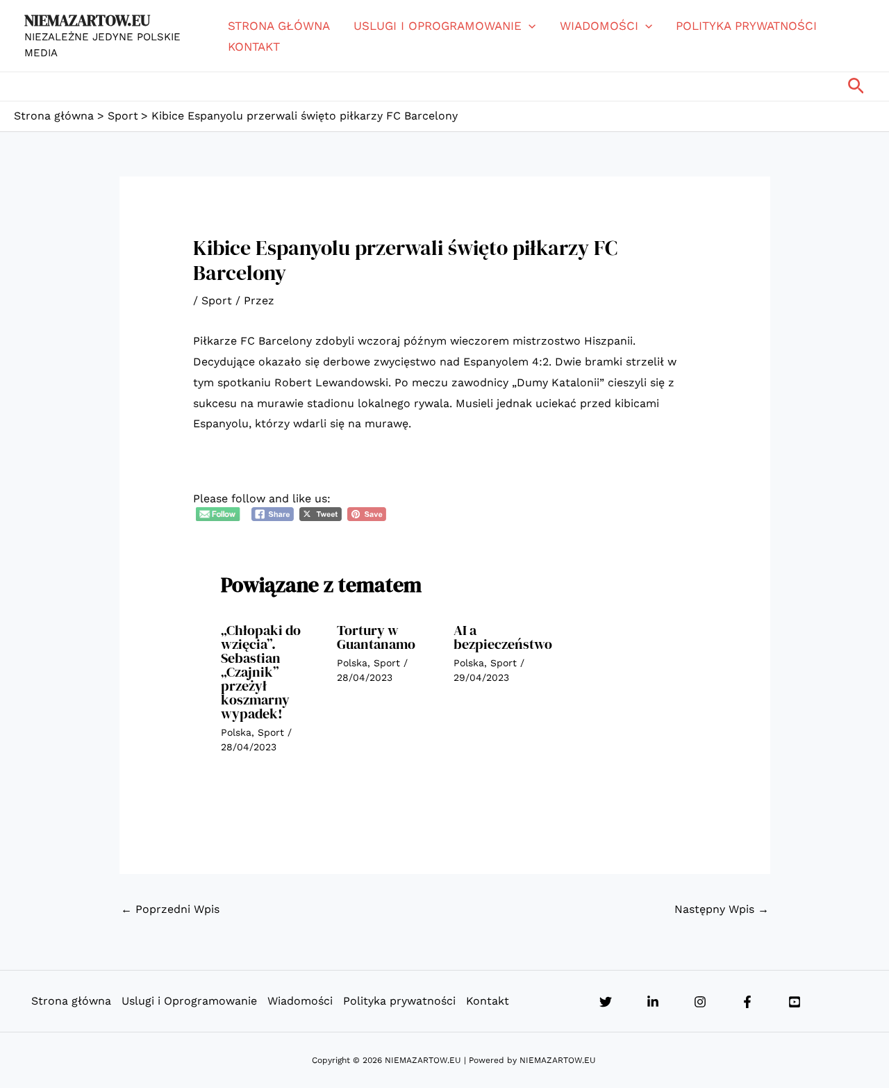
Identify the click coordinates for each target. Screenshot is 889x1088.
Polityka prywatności (746, 26)
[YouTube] (794, 1002)
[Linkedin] (653, 1002)
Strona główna (279, 26)
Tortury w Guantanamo (376, 637)
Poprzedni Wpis (170, 909)
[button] (528, 25)
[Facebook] (747, 1002)
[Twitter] (605, 1002)
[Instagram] (700, 1002)
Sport (216, 300)
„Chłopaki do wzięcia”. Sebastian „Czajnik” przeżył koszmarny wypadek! (261, 671)
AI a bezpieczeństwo (503, 637)
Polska (236, 732)
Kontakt (254, 46)
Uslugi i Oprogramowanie (438, 26)
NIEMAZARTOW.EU (87, 20)
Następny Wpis (721, 909)
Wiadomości (599, 26)
